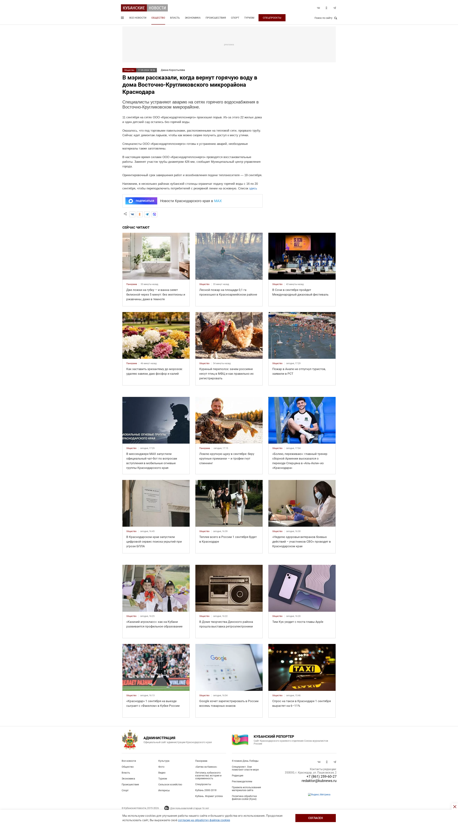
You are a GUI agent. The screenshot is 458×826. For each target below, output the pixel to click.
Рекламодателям (242, 781)
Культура (163, 760)
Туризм (249, 17)
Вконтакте (318, 8)
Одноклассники (326, 8)
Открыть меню (123, 18)
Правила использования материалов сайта (246, 789)
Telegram (334, 8)
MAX (218, 201)
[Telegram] (147, 214)
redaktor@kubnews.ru (319, 781)
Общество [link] (204, 284)
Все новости (137, 17)
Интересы (164, 790)
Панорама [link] (131, 284)
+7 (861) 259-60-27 (321, 776)
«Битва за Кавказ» (206, 766)
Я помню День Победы (245, 760)
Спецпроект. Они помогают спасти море (245, 768)
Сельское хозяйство (170, 784)
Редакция (237, 775)
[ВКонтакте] (132, 214)
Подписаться (145, 200)
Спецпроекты (272, 17)
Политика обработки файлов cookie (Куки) (244, 797)
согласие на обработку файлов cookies (204, 820)
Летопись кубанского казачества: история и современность (208, 775)
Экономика (193, 17)
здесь (253, 188)
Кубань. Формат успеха (209, 796)
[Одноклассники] (140, 214)
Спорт (235, 17)
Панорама (201, 760)
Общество (158, 17)
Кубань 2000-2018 (205, 790)
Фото (161, 766)
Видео (161, 772)
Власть (175, 17)
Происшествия (216, 17)
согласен (315, 818)
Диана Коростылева (173, 70)
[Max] (154, 214)
